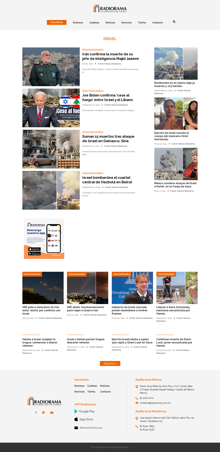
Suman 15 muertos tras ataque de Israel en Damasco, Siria (108, 138)
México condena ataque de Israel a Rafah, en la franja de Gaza (175, 185)
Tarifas (91, 391)
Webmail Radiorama (91, 428)
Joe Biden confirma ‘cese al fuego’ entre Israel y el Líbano (107, 97)
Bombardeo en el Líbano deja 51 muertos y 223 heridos (174, 84)
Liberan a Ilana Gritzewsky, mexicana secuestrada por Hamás (173, 310)
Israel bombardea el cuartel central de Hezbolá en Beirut (107, 179)
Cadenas (92, 386)
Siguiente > (110, 363)
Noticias (105, 386)
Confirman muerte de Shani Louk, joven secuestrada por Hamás (174, 342)
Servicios (79, 391)
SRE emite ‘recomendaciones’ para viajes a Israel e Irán (85, 309)
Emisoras (79, 386)
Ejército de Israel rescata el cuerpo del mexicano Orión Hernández (171, 136)
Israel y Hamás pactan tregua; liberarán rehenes (86, 341)
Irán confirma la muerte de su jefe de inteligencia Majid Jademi (110, 56)
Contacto (105, 391)
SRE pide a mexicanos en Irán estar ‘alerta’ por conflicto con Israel (41, 310)
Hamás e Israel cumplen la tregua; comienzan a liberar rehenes (39, 342)
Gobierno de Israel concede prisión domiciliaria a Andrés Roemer (129, 310)
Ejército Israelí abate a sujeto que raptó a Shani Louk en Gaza (132, 341)
